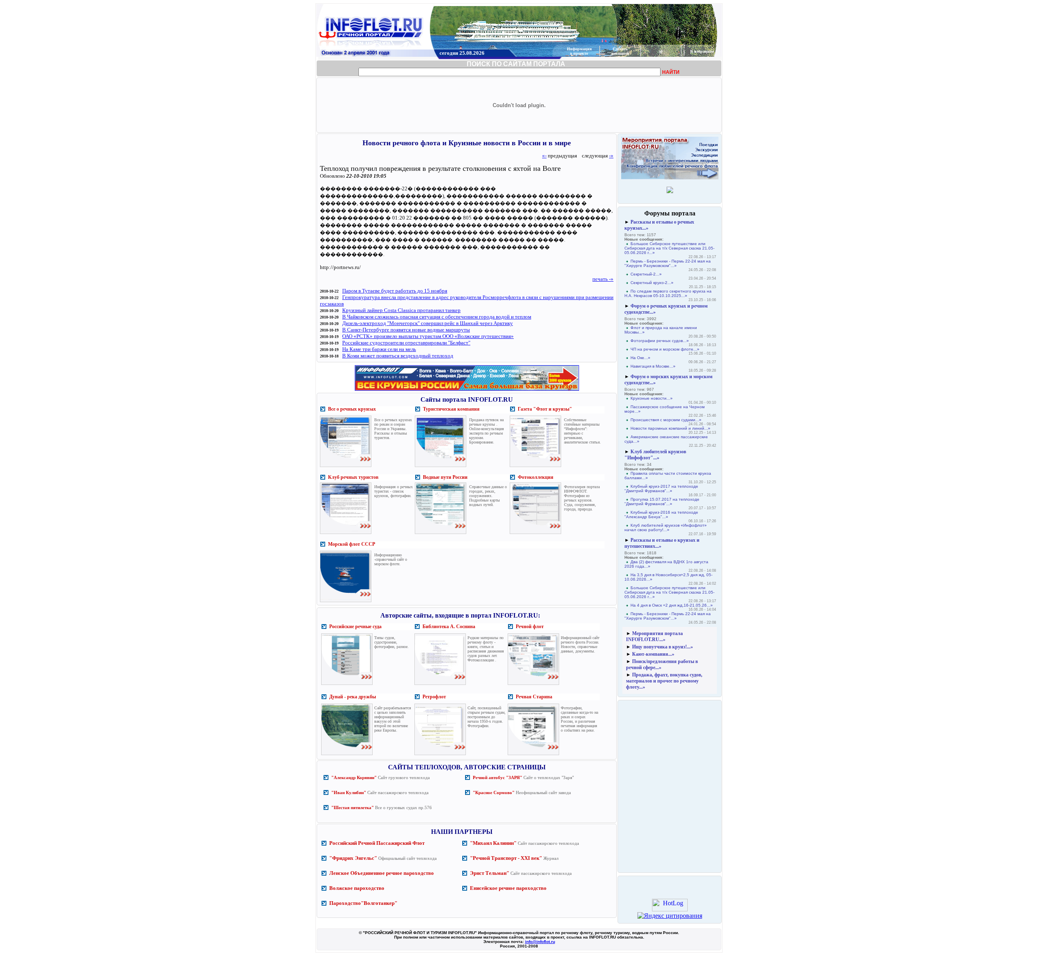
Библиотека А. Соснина (448, 626)
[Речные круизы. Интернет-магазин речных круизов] (467, 390)
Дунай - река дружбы (352, 697)
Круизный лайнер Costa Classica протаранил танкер (401, 310)
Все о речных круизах (352, 409)
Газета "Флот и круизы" (545, 409)
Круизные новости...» (652, 398)
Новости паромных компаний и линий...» (670, 428)
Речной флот (530, 626)
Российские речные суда (355, 626)
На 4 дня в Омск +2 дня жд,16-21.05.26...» (672, 605)
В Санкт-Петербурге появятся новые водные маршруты (406, 330)
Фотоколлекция (535, 477)
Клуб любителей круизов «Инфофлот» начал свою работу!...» (665, 527)
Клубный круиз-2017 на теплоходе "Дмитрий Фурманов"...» (661, 488)
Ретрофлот (434, 697)
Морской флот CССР (351, 544)
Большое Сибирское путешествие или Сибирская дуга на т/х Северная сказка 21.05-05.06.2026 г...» (669, 248)
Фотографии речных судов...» (660, 340)
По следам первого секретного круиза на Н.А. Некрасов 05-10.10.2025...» (668, 293)
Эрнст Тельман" (489, 873)
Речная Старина (534, 697)
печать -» (602, 279)
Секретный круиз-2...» (652, 282)
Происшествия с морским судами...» (666, 420)
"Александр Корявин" (354, 777)
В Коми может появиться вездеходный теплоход (397, 356)
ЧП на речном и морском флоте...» (665, 349)
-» (611, 156)
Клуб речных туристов (353, 477)
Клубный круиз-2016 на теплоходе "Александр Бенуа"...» (661, 514)
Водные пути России (445, 477)
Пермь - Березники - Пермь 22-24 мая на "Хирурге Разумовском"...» (667, 263)
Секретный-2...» (646, 274)
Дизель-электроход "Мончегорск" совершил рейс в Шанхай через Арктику (427, 323)
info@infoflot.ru (540, 941)
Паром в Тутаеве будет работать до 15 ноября (394, 291)
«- (544, 156)
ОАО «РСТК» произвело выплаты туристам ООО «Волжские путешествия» (428, 336)
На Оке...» (640, 357)
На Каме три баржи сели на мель (379, 349)
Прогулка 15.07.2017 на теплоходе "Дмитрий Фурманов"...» (661, 501)
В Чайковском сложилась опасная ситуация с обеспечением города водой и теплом (436, 317)
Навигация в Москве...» (653, 366)
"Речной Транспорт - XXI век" (506, 858)
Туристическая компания (451, 409)
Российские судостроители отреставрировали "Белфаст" (406, 343)
